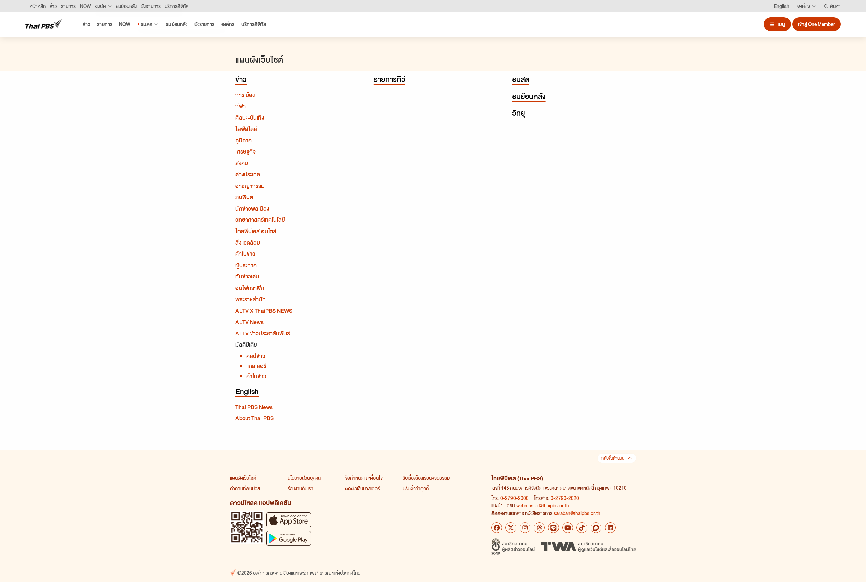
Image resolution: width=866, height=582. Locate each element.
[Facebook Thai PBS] (496, 527)
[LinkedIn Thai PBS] (610, 527)
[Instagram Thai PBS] (525, 527)
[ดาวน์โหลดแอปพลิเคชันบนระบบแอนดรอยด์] (288, 538)
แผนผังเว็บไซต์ (243, 477)
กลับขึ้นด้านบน (612, 458)
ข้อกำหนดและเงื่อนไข (364, 477)
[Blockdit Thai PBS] (596, 527)
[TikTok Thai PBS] (581, 527)
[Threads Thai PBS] (539, 527)
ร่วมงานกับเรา (300, 488)
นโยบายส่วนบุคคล (304, 477)
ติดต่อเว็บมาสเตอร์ (362, 488)
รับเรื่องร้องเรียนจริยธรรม (426, 477)
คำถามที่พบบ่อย (245, 488)
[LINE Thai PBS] (553, 527)
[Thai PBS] (44, 24)
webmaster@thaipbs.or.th (542, 505)
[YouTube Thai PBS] (567, 527)
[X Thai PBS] (510, 527)
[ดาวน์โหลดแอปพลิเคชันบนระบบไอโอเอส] (288, 519)
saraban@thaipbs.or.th (577, 513)
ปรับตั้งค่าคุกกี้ (416, 488)
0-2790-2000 (514, 497)
